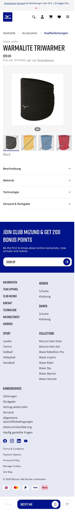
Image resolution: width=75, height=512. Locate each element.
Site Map (7, 472)
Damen (43, 306)
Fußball (8, 352)
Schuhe (44, 291)
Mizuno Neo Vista (50, 341)
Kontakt (7, 303)
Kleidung (45, 296)
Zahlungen (10, 396)
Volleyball (9, 357)
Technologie (10, 310)
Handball (9, 363)
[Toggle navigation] (67, 17)
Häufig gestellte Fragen (18, 432)
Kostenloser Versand (14, 3)
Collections (46, 333)
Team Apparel (10, 289)
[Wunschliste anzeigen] (59, 17)
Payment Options (12, 454)
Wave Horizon (48, 379)
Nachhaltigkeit (11, 317)
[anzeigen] (51, 17)
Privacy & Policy (11, 460)
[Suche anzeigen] (34, 17)
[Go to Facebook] (5, 441)
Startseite (9, 33)
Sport (7, 333)
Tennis (7, 346)
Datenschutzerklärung (17, 427)
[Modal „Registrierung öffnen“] (42, 17)
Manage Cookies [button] (12, 466)
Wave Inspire (47, 357)
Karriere (8, 324)
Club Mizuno (10, 296)
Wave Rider (46, 363)
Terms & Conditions (13, 448)
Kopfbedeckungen (56, 33)
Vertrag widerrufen (15, 407)
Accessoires (29, 33)
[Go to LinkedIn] (19, 441)
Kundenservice (12, 388)
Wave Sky (45, 368)
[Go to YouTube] (26, 441)
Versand (8, 412)
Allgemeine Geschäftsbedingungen (18, 419)
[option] (11, 143)
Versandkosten (45, 60)
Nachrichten (10, 282)
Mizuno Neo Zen (49, 346)
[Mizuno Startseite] (7, 16)
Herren (43, 283)
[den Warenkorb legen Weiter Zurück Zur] (67, 504)
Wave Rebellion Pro (51, 352)
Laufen (7, 341)
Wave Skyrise (47, 373)
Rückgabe (9, 401)
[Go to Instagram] (12, 441)
